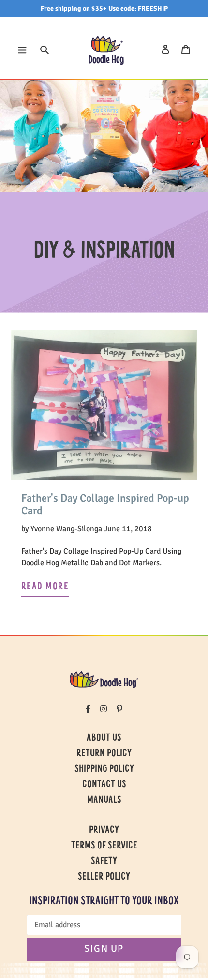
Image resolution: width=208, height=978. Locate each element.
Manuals (104, 800)
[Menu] (22, 49)
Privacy (104, 830)
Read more (45, 587)
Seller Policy (104, 877)
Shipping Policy (104, 769)
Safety (104, 861)
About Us (104, 738)
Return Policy (104, 754)
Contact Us (104, 785)
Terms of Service (104, 846)
